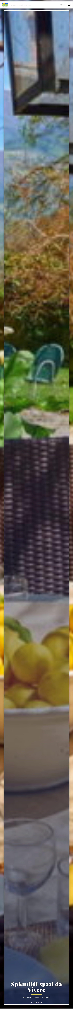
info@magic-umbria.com (16, 4)
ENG (61, 4)
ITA (64, 4)
